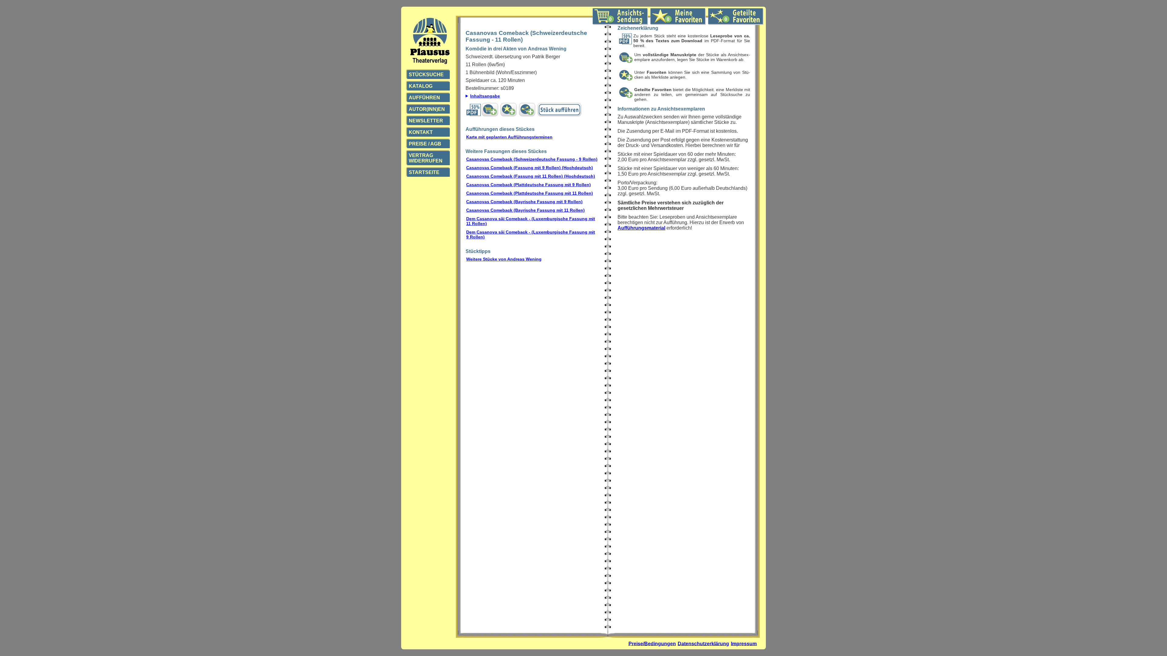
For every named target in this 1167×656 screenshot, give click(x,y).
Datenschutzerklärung (703, 643)
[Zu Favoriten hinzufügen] (509, 109)
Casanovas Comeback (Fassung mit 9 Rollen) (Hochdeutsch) (529, 167)
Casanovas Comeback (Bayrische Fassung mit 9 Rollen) (524, 201)
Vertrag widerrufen (425, 158)
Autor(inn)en (427, 109)
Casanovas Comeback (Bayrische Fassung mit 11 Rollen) (525, 210)
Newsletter (426, 120)
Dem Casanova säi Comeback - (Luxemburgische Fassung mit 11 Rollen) (530, 221)
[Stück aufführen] (559, 109)
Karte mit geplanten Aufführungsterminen (509, 137)
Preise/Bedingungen (652, 643)
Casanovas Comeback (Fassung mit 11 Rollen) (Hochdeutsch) (530, 176)
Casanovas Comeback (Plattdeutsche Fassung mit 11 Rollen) (529, 193)
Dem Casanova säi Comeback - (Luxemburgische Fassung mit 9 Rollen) (530, 234)
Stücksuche (426, 74)
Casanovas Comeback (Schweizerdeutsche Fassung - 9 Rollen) (531, 159)
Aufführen (424, 97)
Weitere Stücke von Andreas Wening (504, 259)
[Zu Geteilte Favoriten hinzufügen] (527, 109)
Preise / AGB (425, 143)
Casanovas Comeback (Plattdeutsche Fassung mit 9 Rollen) (528, 184)
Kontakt (421, 132)
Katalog (420, 86)
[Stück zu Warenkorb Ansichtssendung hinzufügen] (490, 109)
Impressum (744, 643)
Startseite (424, 172)
